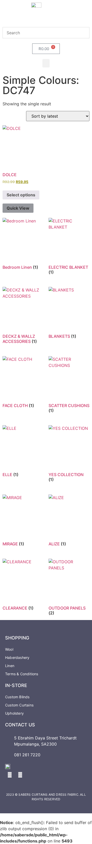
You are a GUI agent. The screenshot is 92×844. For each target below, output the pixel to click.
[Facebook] (9, 775)
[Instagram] (20, 775)
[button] (46, 63)
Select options (21, 194)
